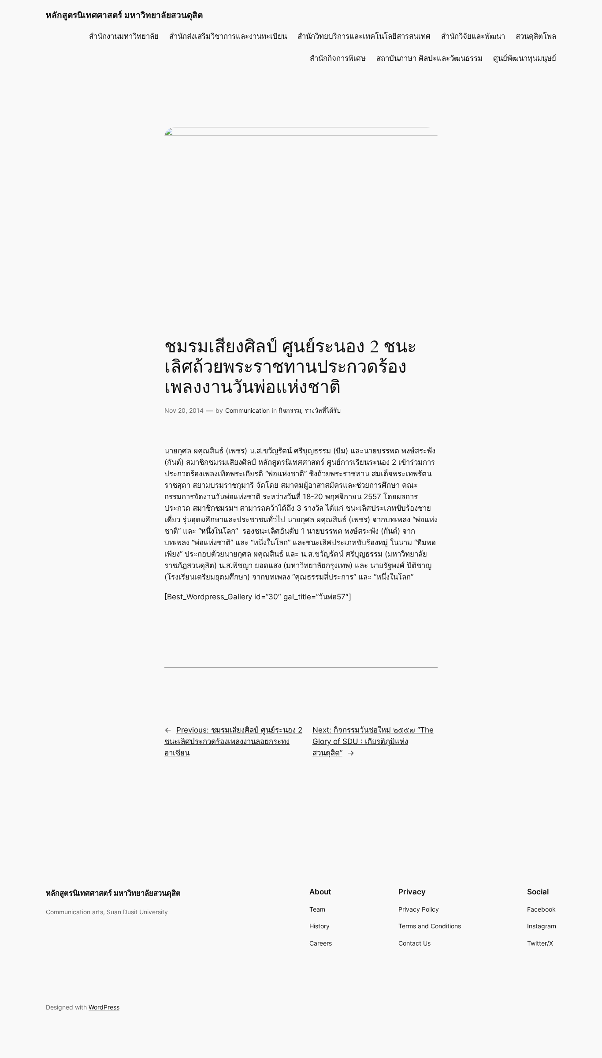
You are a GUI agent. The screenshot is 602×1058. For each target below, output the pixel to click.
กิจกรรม (290, 410)
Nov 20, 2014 (184, 410)
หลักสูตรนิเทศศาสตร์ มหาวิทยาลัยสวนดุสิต (124, 15)
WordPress (104, 1007)
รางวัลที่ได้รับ (323, 410)
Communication (247, 410)
